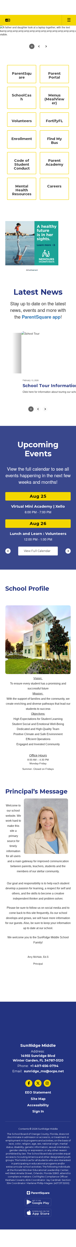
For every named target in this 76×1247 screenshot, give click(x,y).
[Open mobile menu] (69, 20)
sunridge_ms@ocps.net (44, 1127)
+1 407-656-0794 (44, 1121)
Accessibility (38, 1161)
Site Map (38, 1154)
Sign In (38, 1167)
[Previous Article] (38, 464)
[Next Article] (45, 464)
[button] (8, 20)
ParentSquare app (41, 372)
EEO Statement (38, 1148)
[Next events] (68, 606)
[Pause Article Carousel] (31, 465)
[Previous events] (8, 606)
